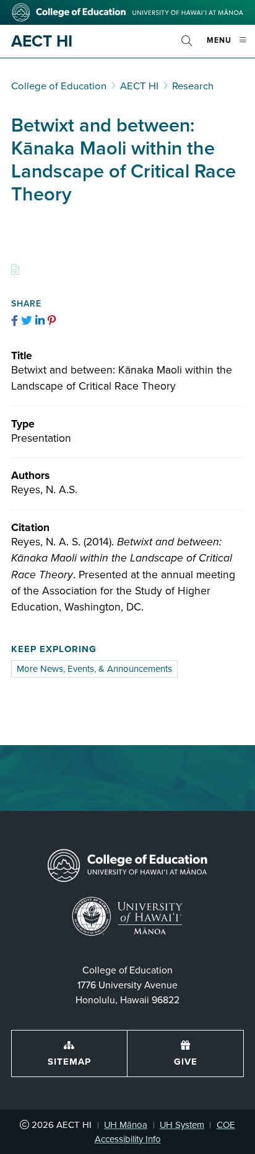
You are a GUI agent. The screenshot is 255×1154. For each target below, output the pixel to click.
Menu (231, 45)
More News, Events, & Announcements (94, 668)
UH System (182, 1124)
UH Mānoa (125, 1124)
